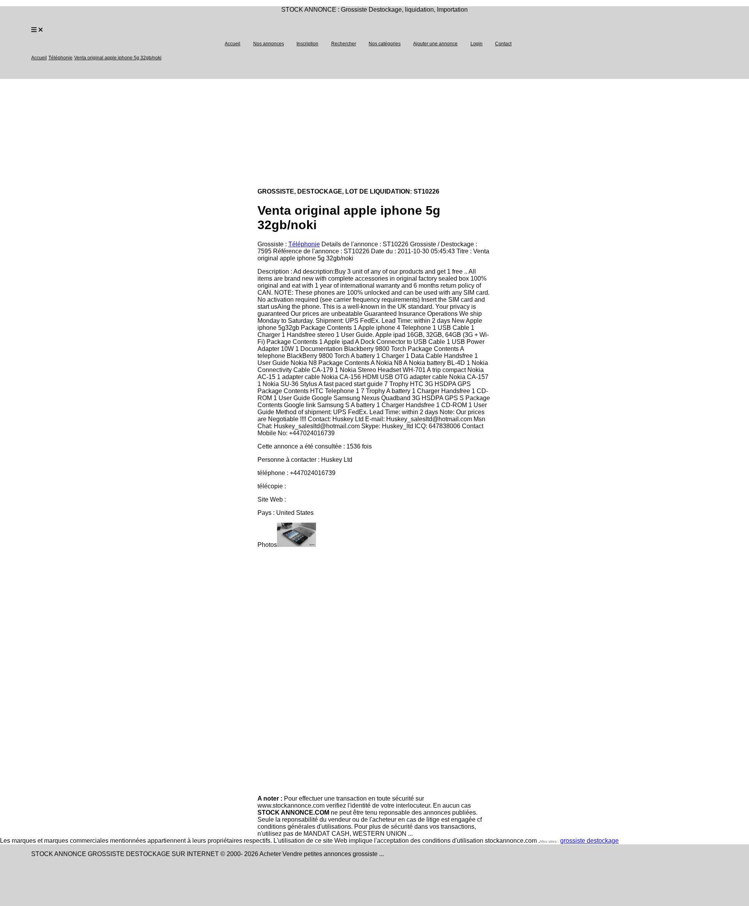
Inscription (307, 43)
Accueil (232, 43)
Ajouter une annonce (435, 43)
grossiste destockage (589, 840)
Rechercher (343, 43)
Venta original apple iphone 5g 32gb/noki (118, 58)
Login (476, 43)
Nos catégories (385, 43)
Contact (503, 43)
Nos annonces (268, 43)
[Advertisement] (234, 133)
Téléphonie (60, 58)
